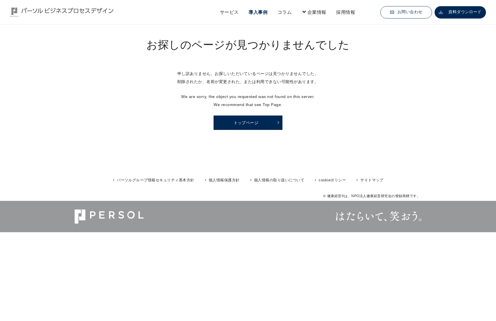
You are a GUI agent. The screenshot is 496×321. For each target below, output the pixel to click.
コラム (285, 12)
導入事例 (258, 12)
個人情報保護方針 (224, 180)
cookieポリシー (332, 180)
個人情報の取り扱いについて (279, 180)
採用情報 (345, 12)
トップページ (246, 122)
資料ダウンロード (465, 12)
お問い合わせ (410, 12)
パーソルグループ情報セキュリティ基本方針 (155, 180)
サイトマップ (371, 180)
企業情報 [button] (316, 12)
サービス (229, 12)
